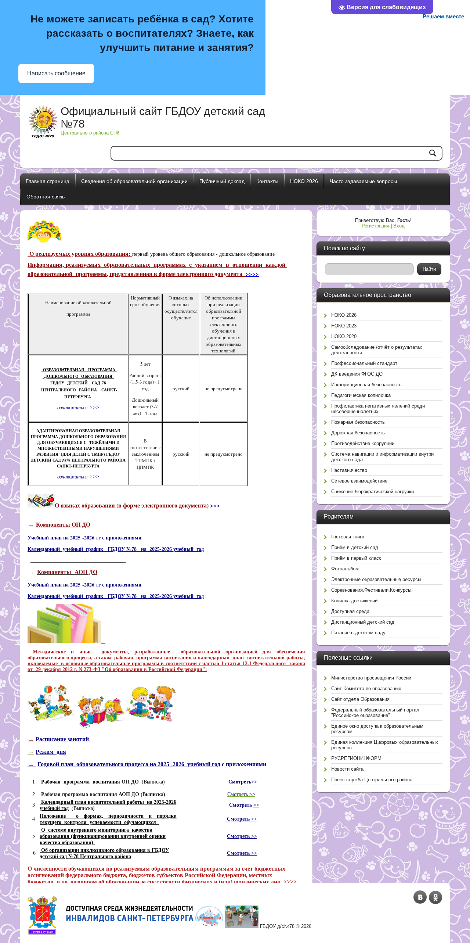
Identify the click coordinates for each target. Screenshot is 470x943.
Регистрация (375, 226)
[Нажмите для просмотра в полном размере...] (64, 641)
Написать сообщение (56, 73)
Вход (399, 226)
